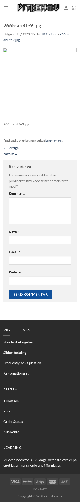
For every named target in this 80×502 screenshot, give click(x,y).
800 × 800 (49, 34)
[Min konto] (66, 8)
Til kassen (11, 401)
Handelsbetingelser (18, 342)
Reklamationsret (16, 373)
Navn (14, 232)
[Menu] (6, 7)
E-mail (14, 252)
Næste (10, 153)
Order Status (13, 421)
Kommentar (19, 193)
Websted (16, 272)
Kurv (7, 411)
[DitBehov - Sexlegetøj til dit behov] (38, 8)
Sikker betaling (14, 352)
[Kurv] (74, 8)
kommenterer (53, 140)
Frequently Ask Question (22, 363)
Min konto (11, 432)
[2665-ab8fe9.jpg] (40, 84)
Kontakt (40, 489)
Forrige (11, 148)
